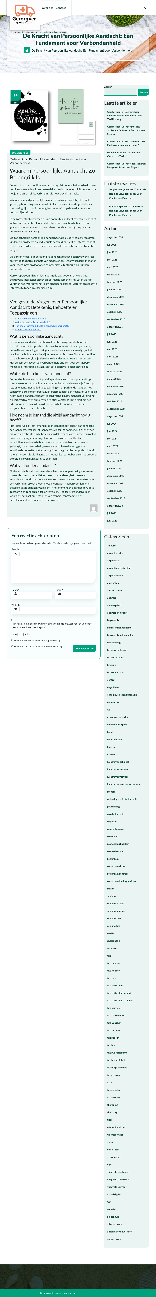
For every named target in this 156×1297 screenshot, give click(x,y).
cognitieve (113, 687)
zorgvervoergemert (120, 189)
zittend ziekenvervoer (119, 1231)
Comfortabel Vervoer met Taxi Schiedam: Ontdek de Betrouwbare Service (126, 130)
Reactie (16, 549)
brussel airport (115, 657)
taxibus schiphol (116, 1060)
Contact (61, 7)
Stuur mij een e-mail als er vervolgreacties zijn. (38, 640)
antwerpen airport (117, 612)
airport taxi (113, 560)
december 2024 (115, 386)
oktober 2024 (114, 401)
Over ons (47, 7)
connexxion (113, 702)
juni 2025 (112, 341)
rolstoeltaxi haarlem (118, 843)
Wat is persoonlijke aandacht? (30, 318)
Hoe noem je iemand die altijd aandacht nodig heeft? (42, 325)
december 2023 (115, 475)
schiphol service (116, 910)
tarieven (112, 948)
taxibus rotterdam (117, 1052)
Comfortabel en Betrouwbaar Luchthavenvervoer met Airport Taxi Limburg (124, 115)
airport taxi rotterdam (119, 567)
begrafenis (113, 620)
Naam (15, 589)
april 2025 (112, 356)
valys (110, 1142)
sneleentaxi (113, 940)
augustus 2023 (115, 505)
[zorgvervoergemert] (94, 508)
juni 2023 (112, 520)
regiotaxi (112, 821)
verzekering (114, 1156)
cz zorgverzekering (117, 717)
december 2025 (115, 296)
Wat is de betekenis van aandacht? (32, 322)
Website (15, 604)
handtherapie (114, 739)
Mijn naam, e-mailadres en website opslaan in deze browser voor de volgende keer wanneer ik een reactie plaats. (51, 625)
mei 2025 (112, 349)
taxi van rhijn (114, 1022)
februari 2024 (114, 460)
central (111, 679)
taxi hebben (113, 970)
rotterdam (113, 858)
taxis (109, 1082)
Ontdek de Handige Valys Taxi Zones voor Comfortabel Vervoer (127, 194)
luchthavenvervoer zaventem (123, 784)
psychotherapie (115, 813)
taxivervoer (113, 1097)
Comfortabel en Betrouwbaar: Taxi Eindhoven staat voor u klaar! (126, 143)
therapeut (112, 1104)
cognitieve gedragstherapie (122, 694)
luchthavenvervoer (117, 776)
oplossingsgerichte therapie (122, 799)
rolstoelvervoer (116, 851)
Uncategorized (20, 152)
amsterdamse (114, 590)
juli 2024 (111, 423)
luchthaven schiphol (118, 761)
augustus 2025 (115, 326)
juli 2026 (111, 244)
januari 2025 (114, 378)
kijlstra (111, 746)
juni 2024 (112, 431)
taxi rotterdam (115, 985)
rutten (110, 888)
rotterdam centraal (117, 873)
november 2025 (115, 304)
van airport (113, 1149)
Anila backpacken (118, 206)
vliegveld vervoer (117, 1186)
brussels (111, 664)
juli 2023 (111, 513)
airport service (115, 552)
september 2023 (116, 498)
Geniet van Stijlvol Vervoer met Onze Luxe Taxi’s (124, 154)
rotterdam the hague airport (122, 881)
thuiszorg (112, 1112)
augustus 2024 (115, 416)
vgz (109, 1164)
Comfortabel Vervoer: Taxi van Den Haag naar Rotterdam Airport (126, 165)
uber (109, 1119)
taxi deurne (113, 963)
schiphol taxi (114, 918)
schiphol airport (115, 903)
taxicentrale (114, 1074)
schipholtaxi (113, 925)
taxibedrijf (113, 1037)
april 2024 (112, 446)
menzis (111, 791)
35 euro (111, 545)
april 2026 (112, 267)
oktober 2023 (114, 490)
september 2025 (116, 319)
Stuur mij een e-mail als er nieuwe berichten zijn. (39, 646)
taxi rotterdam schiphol (120, 1000)
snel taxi (111, 933)
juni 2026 (112, 252)
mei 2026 (112, 259)
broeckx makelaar (117, 649)
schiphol (111, 895)
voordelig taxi (114, 1194)
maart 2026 (113, 274)
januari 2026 (114, 289)
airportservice (115, 575)
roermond (112, 836)
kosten (111, 754)
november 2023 (115, 483)
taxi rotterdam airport (119, 992)
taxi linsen (112, 978)
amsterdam (113, 582)
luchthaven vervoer (118, 769)
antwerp (112, 597)
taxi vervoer (114, 1030)
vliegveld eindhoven (118, 1171)
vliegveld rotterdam (118, 1179)
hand (110, 731)
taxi (109, 955)
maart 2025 (113, 363)
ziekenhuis (113, 1216)
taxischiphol (113, 1089)
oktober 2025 (114, 311)
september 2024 (116, 408)
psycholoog (113, 806)
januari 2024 (114, 468)
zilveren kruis (114, 1224)
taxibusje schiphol (117, 1067)
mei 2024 (112, 438)
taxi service (113, 1007)
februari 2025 (114, 371)
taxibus (111, 1045)
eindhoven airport (117, 724)
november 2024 (115, 393)
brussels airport (115, 672)
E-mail (59, 589)
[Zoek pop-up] (145, 8)
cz (108, 709)
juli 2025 (111, 334)
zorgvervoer (114, 1238)
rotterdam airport (117, 866)
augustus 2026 (115, 237)
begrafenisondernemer (120, 627)
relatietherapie (115, 828)
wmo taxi (112, 1209)
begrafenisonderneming (120, 635)
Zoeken (108, 86)
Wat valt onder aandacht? (28, 329)
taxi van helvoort (116, 1015)
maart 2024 (113, 453)
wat (109, 1201)
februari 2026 (114, 281)
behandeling (114, 642)
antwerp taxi (114, 605)
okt (16, 98)
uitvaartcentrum (116, 1127)
